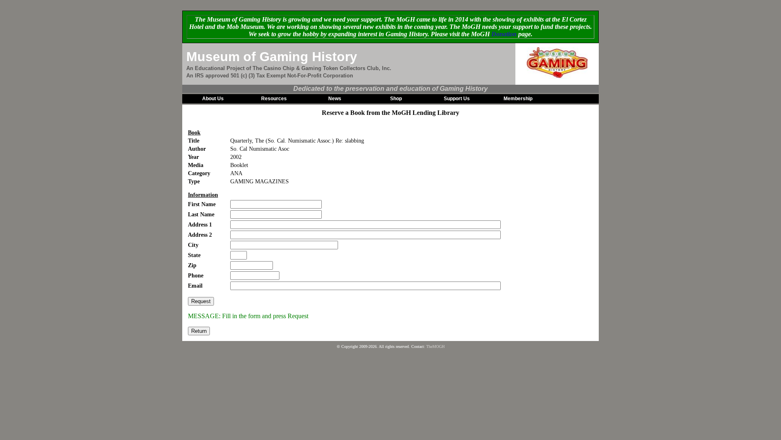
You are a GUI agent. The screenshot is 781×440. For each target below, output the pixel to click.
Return (199, 331)
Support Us (457, 98)
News (334, 98)
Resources (274, 98)
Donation (504, 34)
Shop (396, 98)
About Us (213, 98)
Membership (518, 98)
